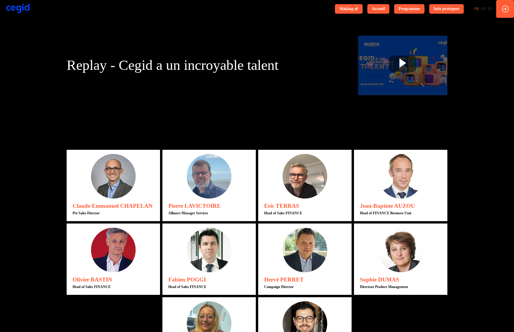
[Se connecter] (505, 9)
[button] (349, 9)
